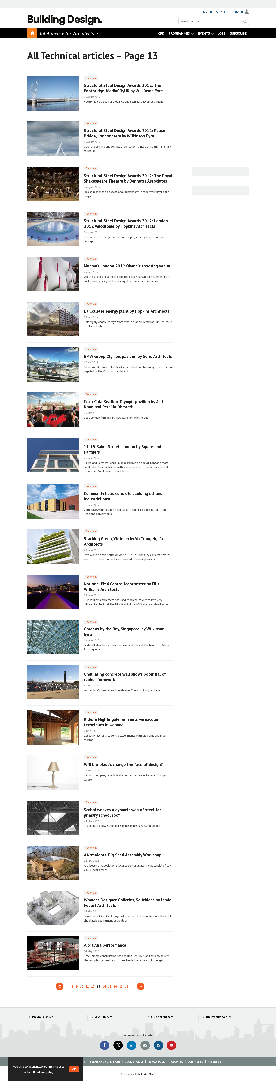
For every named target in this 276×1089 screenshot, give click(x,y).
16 (115, 986)
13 (98, 986)
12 (92, 986)
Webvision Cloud (146, 1074)
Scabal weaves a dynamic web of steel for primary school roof (122, 812)
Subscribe (222, 12)
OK (74, 1069)
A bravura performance (105, 945)
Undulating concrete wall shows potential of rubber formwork (125, 676)
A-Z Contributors (162, 1017)
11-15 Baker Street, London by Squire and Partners (122, 449)
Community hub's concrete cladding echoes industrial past (123, 496)
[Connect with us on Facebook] (104, 1045)
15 (109, 986)
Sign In (238, 12)
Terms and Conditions (105, 1061)
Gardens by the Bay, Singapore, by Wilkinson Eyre (124, 631)
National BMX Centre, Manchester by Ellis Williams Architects (121, 586)
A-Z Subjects (103, 1017)
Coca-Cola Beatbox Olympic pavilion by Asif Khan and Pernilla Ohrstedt (123, 404)
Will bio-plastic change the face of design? (123, 764)
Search (245, 21)
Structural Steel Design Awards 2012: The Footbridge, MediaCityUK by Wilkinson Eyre (123, 88)
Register (206, 12)
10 (81, 986)
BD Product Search (219, 1017)
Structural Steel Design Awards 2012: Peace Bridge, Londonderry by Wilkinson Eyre (124, 133)
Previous (59, 986)
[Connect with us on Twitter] (118, 1045)
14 (104, 986)
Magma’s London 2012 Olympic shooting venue (127, 266)
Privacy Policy (157, 1061)
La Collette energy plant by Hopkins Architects (126, 311)
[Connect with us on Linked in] (131, 1045)
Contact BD (195, 1061)
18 (126, 986)
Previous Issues (42, 1017)
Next (140, 986)
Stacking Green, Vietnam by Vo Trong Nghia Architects (123, 541)
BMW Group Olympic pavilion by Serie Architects (128, 356)
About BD (177, 1061)
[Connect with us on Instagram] (159, 1045)
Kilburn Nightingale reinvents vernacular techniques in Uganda (121, 721)
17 (121, 986)
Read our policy (43, 1072)
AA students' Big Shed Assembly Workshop (122, 855)
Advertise (214, 1061)
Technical (91, 78)
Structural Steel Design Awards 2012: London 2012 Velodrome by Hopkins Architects (126, 223)
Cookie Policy (134, 1061)
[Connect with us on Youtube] (171, 1045)
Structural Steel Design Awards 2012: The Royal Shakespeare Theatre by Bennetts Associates (128, 178)
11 (87, 986)
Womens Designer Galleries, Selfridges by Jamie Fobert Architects (127, 902)
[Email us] (145, 1045)
